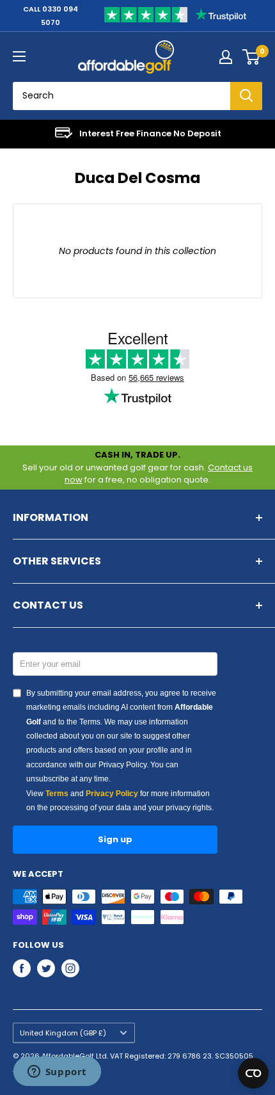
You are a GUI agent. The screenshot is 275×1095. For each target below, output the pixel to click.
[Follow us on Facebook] (22, 968)
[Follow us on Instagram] (70, 968)
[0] (252, 57)
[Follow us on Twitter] (46, 968)
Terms (56, 793)
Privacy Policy (112, 793)
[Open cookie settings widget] (253, 1073)
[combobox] (121, 96)
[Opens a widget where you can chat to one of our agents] (57, 1073)
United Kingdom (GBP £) (63, 1033)
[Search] (246, 96)
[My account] (225, 57)
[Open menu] (19, 56)
